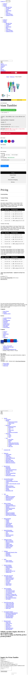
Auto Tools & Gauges (10, 590)
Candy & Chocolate (10, 603)
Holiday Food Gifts (10, 607)
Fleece (9, 434)
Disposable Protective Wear (11, 552)
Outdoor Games (9, 546)
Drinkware (12, 76)
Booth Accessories (9, 579)
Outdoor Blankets (9, 545)
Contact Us (3, 1)
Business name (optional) (6, 662)
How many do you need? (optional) (8, 664)
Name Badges (9, 583)
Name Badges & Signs (10, 487)
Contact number (4, 661)
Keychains (8, 624)
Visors (9, 431)
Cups (7, 484)
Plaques (7, 488)
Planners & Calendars (10, 512)
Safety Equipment (9, 561)
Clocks (7, 482)
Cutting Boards (9, 523)
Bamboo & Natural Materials (12, 612)
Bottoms (7, 420)
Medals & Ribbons (9, 486)
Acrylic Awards (9, 480)
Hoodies (10, 440)
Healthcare (8, 553)
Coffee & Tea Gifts (10, 604)
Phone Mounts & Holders (11, 597)
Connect (5, 6)
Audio (7, 495)
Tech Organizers (9, 498)
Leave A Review (9, 14)
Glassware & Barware (10, 458)
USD (9, 1)
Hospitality (8, 554)
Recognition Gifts (9, 490)
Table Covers (8, 585)
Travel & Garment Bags (11, 473)
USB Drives (8, 500)
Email (2, 358)
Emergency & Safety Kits (11, 594)
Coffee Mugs (8, 456)
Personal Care (8, 569)
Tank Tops (10, 446)
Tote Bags (8, 472)
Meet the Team (9, 7)
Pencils (7, 510)
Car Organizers (9, 593)
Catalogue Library (9, 15)
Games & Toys (9, 623)
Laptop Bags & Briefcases (11, 469)
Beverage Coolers (9, 460)
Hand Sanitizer (9, 566)
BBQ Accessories (9, 540)
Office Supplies (9, 509)
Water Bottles (8, 454)
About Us (5, 3)
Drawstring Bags (9, 470)
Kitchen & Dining (9, 526)
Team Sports (8, 536)
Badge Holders (9, 576)
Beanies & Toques (12, 426)
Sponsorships (8, 10)
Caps (9, 428)
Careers (7, 9)
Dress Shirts (10, 439)
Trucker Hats (11, 430)
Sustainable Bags (9, 617)
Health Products (9, 567)
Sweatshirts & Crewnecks (13, 444)
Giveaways (8, 581)
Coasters (7, 522)
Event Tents (8, 580)
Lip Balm (8, 568)
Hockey (7, 533)
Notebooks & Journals (10, 508)
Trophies (7, 489)
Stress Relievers (9, 629)
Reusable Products (9, 616)
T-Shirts (10, 445)
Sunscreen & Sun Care (10, 571)
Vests (9, 437)
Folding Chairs (9, 544)
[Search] (2, 62)
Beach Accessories (9, 541)
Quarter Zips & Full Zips (13, 442)
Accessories (8, 419)
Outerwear (8, 433)
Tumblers (8, 455)
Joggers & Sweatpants (12, 421)
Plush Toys (8, 626)
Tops (7, 438)
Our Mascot (8, 8)
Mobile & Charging (10, 497)
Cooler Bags (8, 474)
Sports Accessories (9, 534)
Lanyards (8, 582)
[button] (14, 17)
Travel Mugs (8, 459)
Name (2, 357)
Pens (7, 511)
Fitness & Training (9, 531)
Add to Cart (19, 99)
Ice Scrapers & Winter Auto (11, 595)
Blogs (7, 11)
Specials (5, 4)
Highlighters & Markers (10, 505)
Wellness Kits (8, 572)
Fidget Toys (8, 622)
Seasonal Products (9, 628)
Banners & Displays (10, 577)
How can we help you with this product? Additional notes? (13, 665)
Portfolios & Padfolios (10, 514)
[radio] (1, 141)
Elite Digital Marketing (20, 361)
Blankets (7, 519)
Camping (8, 543)
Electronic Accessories (10, 496)
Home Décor (8, 524)
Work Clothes (8, 555)
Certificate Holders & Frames (12, 481)
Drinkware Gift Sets (10, 461)
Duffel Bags (8, 468)
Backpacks (8, 467)
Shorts (9, 424)
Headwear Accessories (13, 432)
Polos (9, 441)
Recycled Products (9, 615)
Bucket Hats (10, 427)
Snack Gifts (8, 608)
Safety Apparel (9, 560)
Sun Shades (8, 599)
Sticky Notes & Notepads (11, 515)
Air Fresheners (9, 589)
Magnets (7, 506)
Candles (7, 520)
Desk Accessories (9, 504)
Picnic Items (8, 547)
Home (7, 76)
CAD (14, 1)
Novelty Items (9, 625)
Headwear (8, 425)
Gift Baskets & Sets (10, 605)
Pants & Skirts (11, 423)
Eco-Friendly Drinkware (11, 614)
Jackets (9, 435)
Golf (7, 532)
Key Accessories (9, 596)
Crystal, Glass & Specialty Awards (13, 483)
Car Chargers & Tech (10, 591)
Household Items (9, 525)
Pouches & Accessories (10, 475)
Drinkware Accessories (10, 462)
